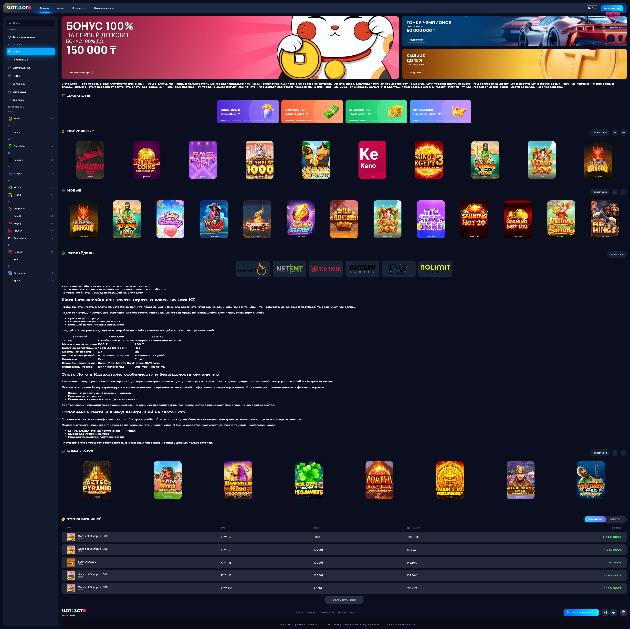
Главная (44, 8)
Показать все (600, 132)
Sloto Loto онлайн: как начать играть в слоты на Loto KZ (105, 286)
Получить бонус (79, 72)
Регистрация (611, 8)
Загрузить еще (344, 599)
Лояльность (79, 8)
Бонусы (311, 612)
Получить (415, 72)
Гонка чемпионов (104, 8)
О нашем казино (326, 612)
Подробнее (416, 39)
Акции (60, 8)
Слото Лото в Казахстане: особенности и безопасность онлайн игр (114, 289)
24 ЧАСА (595, 519)
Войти (592, 8)
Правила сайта (346, 612)
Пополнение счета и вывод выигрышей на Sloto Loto (102, 292)
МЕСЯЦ (616, 519)
